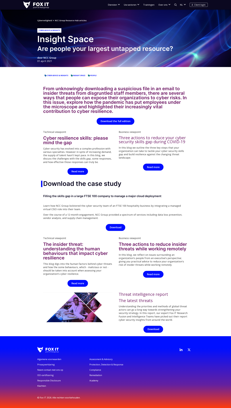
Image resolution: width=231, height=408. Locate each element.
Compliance (95, 369)
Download (115, 227)
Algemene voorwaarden (49, 359)
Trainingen (148, 4)
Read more (77, 171)
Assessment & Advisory (101, 359)
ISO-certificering (45, 375)
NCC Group (49, 57)
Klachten (41, 385)
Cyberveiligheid (44, 20)
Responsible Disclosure (49, 380)
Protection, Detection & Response (106, 364)
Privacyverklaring (46, 364)
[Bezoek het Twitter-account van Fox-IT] (189, 349)
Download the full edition (115, 121)
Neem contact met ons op (50, 369)
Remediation (95, 375)
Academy (93, 380)
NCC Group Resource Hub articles (70, 20)
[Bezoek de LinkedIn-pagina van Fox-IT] (181, 349)
